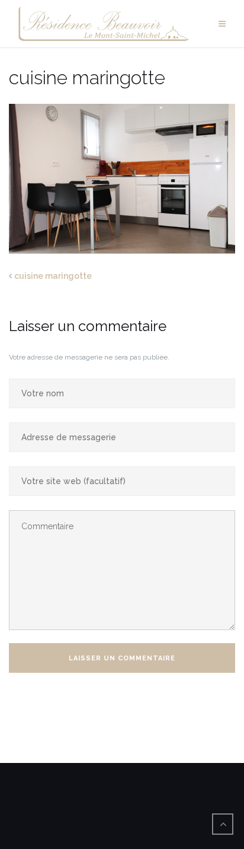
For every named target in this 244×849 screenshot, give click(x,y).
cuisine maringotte (53, 276)
